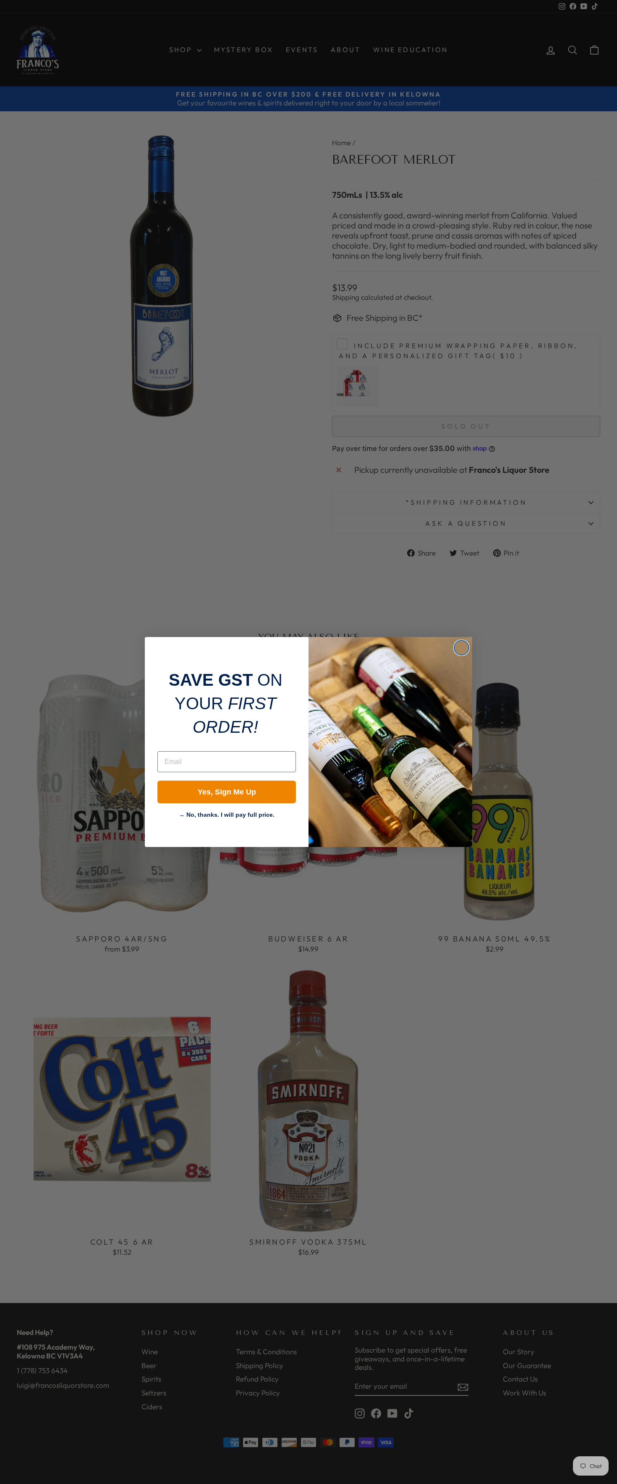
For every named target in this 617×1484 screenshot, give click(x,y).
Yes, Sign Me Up (227, 792)
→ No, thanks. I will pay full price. (227, 814)
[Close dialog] (461, 647)
